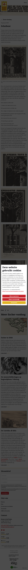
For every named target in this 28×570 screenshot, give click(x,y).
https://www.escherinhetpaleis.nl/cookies (13, 291)
